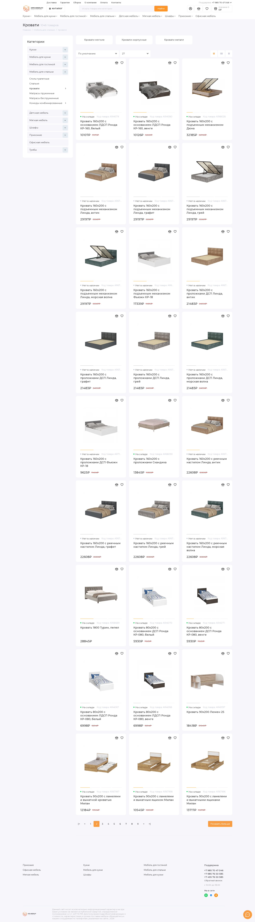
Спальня (34, 83)
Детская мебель (128, 16)
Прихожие (184, 16)
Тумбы (33, 149)
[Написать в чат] (247, 914)
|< (79, 824)
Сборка (77, 2)
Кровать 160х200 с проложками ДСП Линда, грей (151, 378)
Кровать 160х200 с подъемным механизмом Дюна (205, 125)
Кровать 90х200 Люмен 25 (205, 712)
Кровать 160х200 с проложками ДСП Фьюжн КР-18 (98, 462)
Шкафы (169, 16)
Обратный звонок (213, 880)
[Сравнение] (199, 8)
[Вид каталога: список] (221, 53)
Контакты (116, 2)
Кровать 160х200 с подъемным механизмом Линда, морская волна (98, 293)
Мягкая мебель (151, 16)
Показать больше (220, 824)
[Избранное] (207, 8)
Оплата (104, 2)
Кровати (34, 88)
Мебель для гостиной (73, 16)
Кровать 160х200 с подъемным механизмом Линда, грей (205, 209)
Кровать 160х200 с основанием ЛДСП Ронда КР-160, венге (151, 125)
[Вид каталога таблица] (228, 53)
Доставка (52, 2)
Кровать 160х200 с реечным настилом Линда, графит (100, 545)
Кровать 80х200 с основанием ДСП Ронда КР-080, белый (150, 631)
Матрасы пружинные (41, 93)
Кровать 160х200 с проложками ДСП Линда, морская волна (205, 378)
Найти (161, 8)
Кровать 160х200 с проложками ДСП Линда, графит (98, 378)
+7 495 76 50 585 (213, 877)
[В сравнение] (116, 63)
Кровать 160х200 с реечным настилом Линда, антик (207, 460)
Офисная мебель (206, 16)
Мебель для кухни (44, 16)
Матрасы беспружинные (44, 98)
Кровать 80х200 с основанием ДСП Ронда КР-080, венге (204, 631)
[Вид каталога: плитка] (213, 53)
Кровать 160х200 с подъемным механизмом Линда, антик (98, 209)
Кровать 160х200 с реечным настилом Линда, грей (153, 545)
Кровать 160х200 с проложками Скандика (149, 460)
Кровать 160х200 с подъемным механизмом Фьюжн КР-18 (151, 293)
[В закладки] (122, 63)
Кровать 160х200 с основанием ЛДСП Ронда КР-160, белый (98, 125)
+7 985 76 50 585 (213, 873)
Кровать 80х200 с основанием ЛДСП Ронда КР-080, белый (98, 715)
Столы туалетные (39, 78)
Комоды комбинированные (45, 103)
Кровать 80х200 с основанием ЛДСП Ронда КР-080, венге (151, 715)
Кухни (26, 16)
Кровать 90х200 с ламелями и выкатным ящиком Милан (153, 798)
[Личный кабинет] (190, 8)
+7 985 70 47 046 (214, 2)
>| (150, 824)
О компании (91, 2)
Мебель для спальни (102, 16)
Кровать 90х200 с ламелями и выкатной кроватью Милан (100, 800)
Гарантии (65, 2)
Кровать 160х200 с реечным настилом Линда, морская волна (207, 547)
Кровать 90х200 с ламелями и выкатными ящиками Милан (207, 800)
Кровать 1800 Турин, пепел (99, 627)
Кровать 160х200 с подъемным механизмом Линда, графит (151, 209)
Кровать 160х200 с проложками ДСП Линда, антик (205, 293)
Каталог (57, 8)
